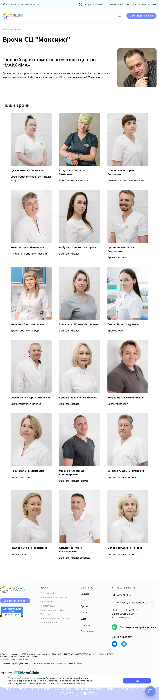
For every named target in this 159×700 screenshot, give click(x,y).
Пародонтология (49, 622)
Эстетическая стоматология (55, 618)
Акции (85, 612)
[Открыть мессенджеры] (150, 691)
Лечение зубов (48, 593)
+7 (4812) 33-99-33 (123, 587)
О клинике (87, 587)
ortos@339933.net (123, 595)
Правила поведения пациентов (14, 659)
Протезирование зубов (52, 610)
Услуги (85, 593)
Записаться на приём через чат (139, 627)
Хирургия (45, 614)
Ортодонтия (46, 601)
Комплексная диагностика (54, 597)
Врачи (84, 606)
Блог (83, 618)
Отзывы (85, 624)
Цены (84, 600)
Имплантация (47, 606)
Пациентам (87, 631)
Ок (137, 680)
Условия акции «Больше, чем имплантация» (19, 656)
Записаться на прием (141, 15)
